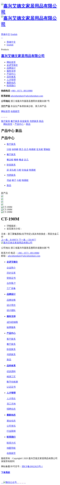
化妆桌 (25, 170)
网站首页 (11, 62)
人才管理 (11, 80)
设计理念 (11, 305)
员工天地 (11, 404)
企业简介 (11, 268)
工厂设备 (11, 288)
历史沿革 (11, 273)
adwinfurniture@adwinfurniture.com (27, 96)
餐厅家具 (15, 121)
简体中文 (5, 34)
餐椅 (16, 159)
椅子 (14, 180)
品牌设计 (11, 68)
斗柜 (19, 170)
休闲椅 (15, 149)
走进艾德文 (12, 65)
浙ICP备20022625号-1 (32, 466)
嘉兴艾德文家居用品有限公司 (23, 56)
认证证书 (11, 387)
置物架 (47, 149)
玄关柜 (39, 149)
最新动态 (11, 82)
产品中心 (11, 74)
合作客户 (11, 283)
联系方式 (11, 443)
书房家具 (34, 121)
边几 (26, 149)
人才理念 (11, 398)
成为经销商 (12, 322)
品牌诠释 (11, 300)
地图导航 (11, 448)
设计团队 (11, 310)
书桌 (9, 180)
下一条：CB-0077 (27, 240)
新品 (41, 121)
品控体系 (11, 77)
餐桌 (21, 159)
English (14, 34)
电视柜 (32, 149)
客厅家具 (5, 121)
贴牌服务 (11, 327)
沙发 (9, 149)
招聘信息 (11, 409)
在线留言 (15, 111)
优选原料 (11, 371)
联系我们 (11, 85)
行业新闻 (11, 431)
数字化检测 (12, 382)
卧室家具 (24, 121)
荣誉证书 (11, 278)
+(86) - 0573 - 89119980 (22, 91)
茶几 (21, 149)
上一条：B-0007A (9, 240)
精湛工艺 (11, 376)
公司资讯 (11, 426)
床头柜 (12, 170)
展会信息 (11, 421)
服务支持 (11, 71)
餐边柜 (10, 159)
